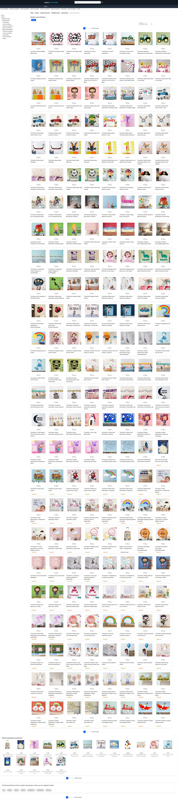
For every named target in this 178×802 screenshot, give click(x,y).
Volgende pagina (95, 28)
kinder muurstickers (34, 8)
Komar (9, 790)
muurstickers (6, 22)
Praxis (23, 790)
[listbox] (145, 24)
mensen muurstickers (45, 8)
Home (45, 6)
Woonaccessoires (7, 18)
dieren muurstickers (25, 8)
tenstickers (40, 790)
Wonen (3, 17)
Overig (78, 8)
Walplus (48, 790)
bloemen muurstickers (14, 8)
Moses (16, 790)
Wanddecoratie (6, 20)
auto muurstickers (4, 8)
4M (3, 790)
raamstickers (63, 8)
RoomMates (31, 790)
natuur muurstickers (55, 8)
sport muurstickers (71, 8)
